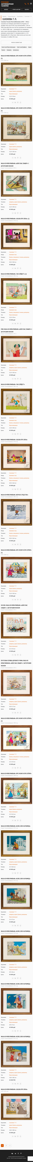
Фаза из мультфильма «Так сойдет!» (13, 384)
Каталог (6, 9)
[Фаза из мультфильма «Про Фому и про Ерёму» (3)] (16, 74)
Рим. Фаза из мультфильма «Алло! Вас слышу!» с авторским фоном (16, 330)
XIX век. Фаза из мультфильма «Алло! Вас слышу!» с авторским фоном (14, 606)
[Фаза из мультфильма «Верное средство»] (16, 512)
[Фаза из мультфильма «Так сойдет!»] (16, 402)
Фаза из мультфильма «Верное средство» (14, 495)
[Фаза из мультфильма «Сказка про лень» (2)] (16, 236)
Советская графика (22, 47)
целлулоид (19, 91)
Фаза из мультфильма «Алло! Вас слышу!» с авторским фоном (15, 164)
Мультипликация (13, 94)
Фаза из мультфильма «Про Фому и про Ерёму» (16, 773)
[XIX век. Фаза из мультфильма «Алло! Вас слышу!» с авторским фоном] (16, 625)
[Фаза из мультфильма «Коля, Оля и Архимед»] (16, 843)
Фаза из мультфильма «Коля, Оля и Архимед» (15, 826)
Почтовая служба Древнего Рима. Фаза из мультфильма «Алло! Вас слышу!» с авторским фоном (16, 663)
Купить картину (16, 9)
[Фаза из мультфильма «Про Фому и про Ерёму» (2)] (16, 738)
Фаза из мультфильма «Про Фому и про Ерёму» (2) (16, 719)
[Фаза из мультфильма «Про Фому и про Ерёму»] (16, 791)
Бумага (3, 50)
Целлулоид (16, 50)
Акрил (29, 47)
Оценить (27, 9)
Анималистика (12, 254)
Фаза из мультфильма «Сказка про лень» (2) (15, 219)
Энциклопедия (11, 16)
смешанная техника (18, 257)
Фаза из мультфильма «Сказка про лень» (14, 440)
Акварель (9, 50)
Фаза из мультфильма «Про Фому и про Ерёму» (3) (16, 57)
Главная (4, 16)
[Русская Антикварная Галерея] (7, 4)
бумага (14, 91)
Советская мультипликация (8, 47)
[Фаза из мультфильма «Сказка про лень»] (16, 457)
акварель (11, 202)
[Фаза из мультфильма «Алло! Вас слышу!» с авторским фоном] (16, 183)
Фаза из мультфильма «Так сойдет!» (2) (14, 274)
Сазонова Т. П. (12, 89)
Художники (20, 16)
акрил (10, 91)
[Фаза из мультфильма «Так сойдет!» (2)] (16, 291)
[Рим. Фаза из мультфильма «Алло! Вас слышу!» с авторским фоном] (16, 349)
